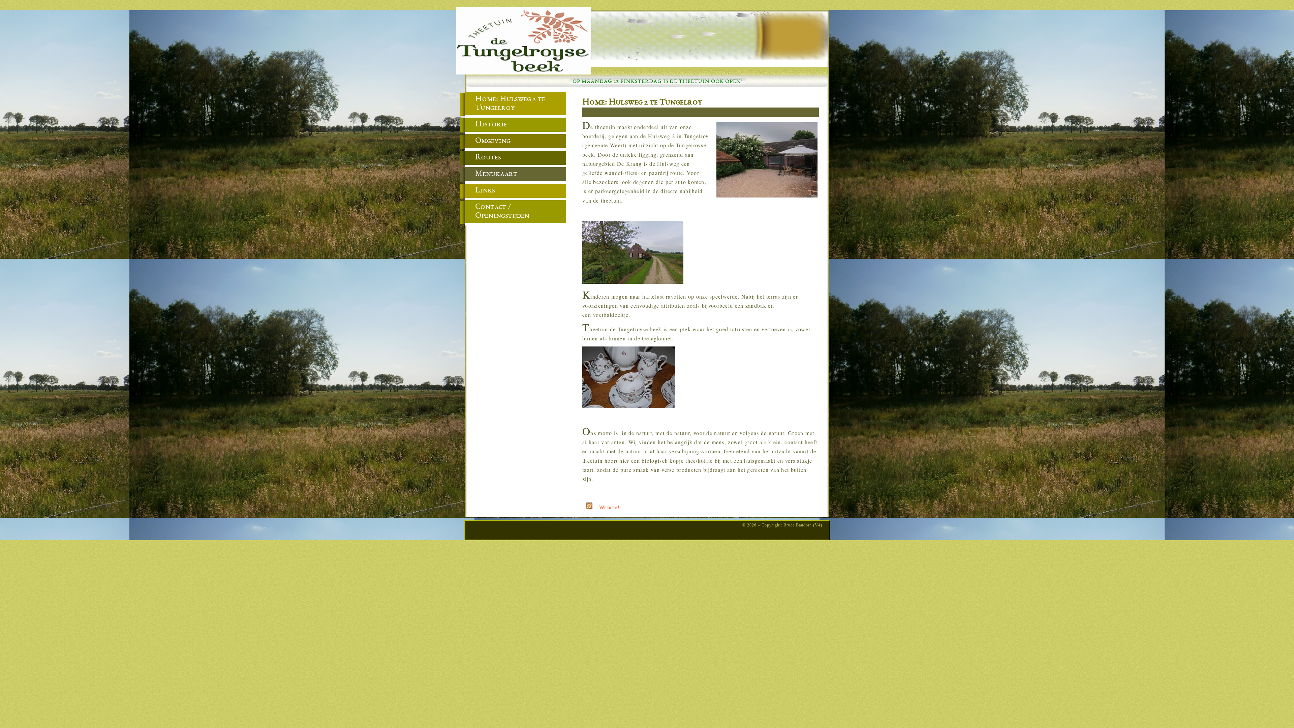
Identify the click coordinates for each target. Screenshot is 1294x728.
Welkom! (609, 507)
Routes (488, 158)
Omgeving (493, 141)
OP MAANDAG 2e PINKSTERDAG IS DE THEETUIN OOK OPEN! (658, 82)
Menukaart (496, 174)
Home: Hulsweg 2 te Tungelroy (642, 102)
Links (485, 191)
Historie (491, 125)
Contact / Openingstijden (502, 211)
